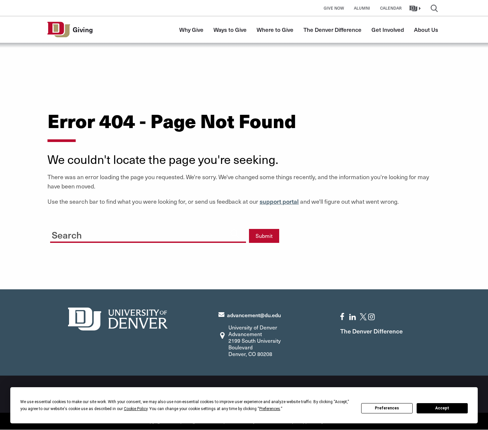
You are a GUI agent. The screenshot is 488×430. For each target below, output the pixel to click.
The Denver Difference (332, 30)
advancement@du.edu (254, 315)
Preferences (387, 408)
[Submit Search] (235, 233)
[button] (416, 8)
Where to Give (275, 30)
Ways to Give (230, 30)
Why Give (191, 30)
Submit (264, 235)
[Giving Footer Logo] (118, 318)
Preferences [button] (269, 408)
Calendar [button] (391, 8)
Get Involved (387, 30)
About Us (426, 30)
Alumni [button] (362, 8)
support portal (279, 201)
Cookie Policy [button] (135, 408)
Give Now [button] (334, 8)
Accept (442, 408)
